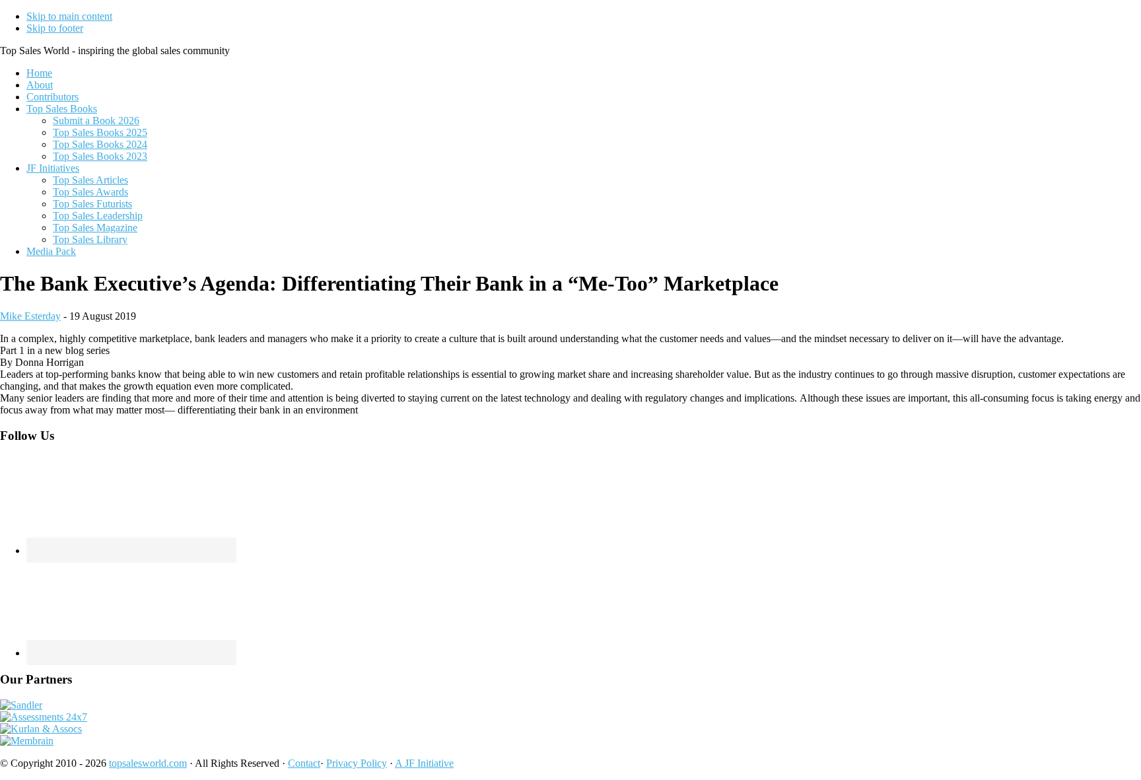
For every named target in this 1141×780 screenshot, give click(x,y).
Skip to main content (69, 16)
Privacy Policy (356, 763)
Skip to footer (54, 28)
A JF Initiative (424, 763)
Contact (304, 763)
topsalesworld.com (148, 763)
